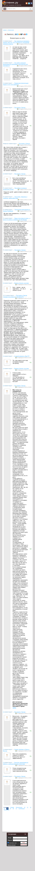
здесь (14, 707)
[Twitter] (18, 34)
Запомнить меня (12, 842)
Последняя (6, 809)
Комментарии (11, 29)
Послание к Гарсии (19, 107)
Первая (12, 807)
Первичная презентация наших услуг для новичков (15, 83)
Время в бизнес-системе (21, 283)
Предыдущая (19, 807)
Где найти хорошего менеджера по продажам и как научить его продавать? (15, 64)
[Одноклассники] (19, 34)
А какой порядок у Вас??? (21, 356)
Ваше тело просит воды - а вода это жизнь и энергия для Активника (16, 219)
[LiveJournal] (23, 34)
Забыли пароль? (12, 845)
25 (10, 808)
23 (4, 808)
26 (13, 808)
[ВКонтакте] (16, 34)
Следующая (22, 808)
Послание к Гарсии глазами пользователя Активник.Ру (15, 296)
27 (16, 808)
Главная (5, 29)
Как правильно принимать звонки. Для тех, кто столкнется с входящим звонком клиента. (16, 42)
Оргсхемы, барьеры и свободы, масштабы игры (15, 197)
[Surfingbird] (27, 34)
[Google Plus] (25, 34)
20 (24, 807)
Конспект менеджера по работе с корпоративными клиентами (15, 763)
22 (30, 807)
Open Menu (5, 9)
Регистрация (24, 844)
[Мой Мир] (21, 34)
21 (27, 807)
